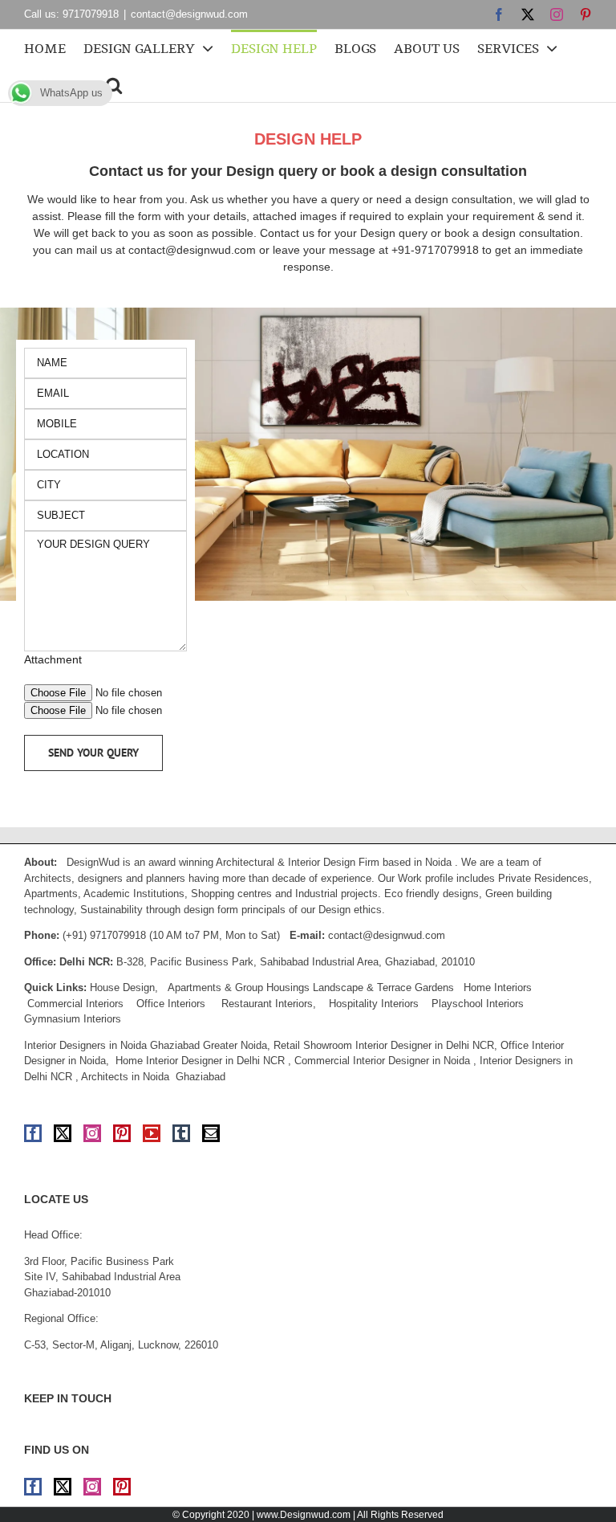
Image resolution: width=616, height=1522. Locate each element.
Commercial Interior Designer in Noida (382, 1061)
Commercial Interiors (75, 1004)
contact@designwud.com (189, 14)
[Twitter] (62, 1133)
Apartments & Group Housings (239, 987)
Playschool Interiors (478, 1004)
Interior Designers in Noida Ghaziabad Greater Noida (145, 1045)
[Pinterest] (122, 1133)
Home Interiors (498, 987)
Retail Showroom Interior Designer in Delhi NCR (384, 1045)
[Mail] (211, 1133)
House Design (122, 987)
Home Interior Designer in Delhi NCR (200, 1061)
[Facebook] (33, 1133)
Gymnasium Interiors (74, 1019)
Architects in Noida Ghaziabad (153, 1077)
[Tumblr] (181, 1133)
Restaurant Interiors (267, 1004)
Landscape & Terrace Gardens (383, 987)
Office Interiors (170, 1004)
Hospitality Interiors (374, 1004)
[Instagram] (92, 1133)
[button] (114, 84)
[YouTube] (151, 1133)
